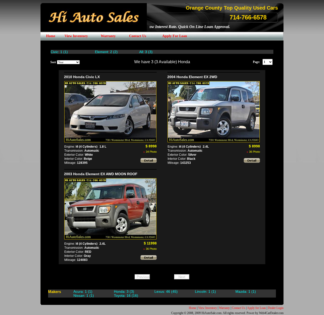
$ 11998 (150, 243)
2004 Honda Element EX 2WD (192, 77)
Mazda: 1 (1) (245, 291)
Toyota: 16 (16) (126, 296)
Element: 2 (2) (106, 52)
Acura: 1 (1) (82, 291)
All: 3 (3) (146, 52)
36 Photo (254, 151)
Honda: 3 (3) (124, 291)
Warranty (224, 308)
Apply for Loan (256, 308)
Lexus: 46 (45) (166, 291)
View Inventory (207, 308)
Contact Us (238, 308)
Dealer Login (276, 308)
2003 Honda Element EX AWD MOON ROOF (100, 174)
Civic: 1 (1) (59, 52)
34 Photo (151, 151)
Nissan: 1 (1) (83, 296)
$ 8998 (151, 146)
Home (192, 308)
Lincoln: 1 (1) (205, 291)
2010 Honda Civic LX (82, 77)
